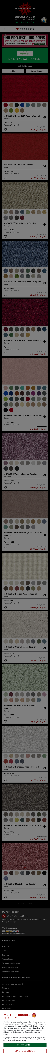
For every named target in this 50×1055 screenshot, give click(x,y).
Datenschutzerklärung (19, 1040)
